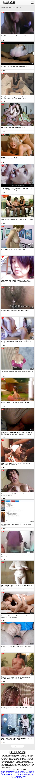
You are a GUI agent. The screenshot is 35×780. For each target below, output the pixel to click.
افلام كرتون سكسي (20, 776)
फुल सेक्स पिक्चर (9, 774)
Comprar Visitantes (17, 778)
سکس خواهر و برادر (19, 774)
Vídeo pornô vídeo (11, 773)
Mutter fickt (4, 771)
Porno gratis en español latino (17, 771)
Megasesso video (21, 773)
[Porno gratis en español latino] (9, 2)
